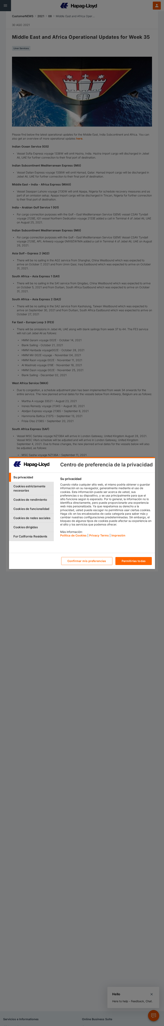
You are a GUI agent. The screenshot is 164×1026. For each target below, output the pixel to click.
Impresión (118, 535)
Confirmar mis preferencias (86, 561)
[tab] (31, 477)
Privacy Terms (99, 535)
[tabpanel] (106, 508)
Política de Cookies (73, 535)
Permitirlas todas (134, 561)
